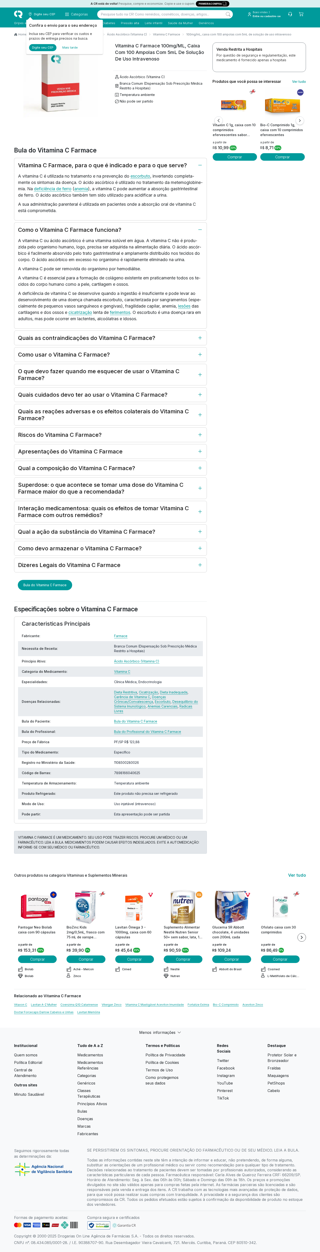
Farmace (120, 636)
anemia (81, 188)
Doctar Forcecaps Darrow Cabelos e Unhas (44, 1012)
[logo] (18, 14)
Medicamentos (90, 1055)
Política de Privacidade (165, 1055)
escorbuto (140, 176)
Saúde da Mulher (180, 23)
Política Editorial (28, 1062)
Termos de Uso (159, 1070)
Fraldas (274, 1068)
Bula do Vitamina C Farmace (45, 585)
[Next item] (302, 937)
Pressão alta (130, 23)
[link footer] (99, 1225)
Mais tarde (70, 47)
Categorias (86, 1075)
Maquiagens (278, 1075)
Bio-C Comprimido (226, 1004)
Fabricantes (87, 1133)
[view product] (234, 104)
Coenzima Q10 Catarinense (79, 1004)
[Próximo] (300, 120)
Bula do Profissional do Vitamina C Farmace (147, 732)
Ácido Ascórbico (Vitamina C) (127, 34)
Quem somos (25, 1055)
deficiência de (48, 188)
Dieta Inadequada (173, 692)
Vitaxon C (20, 1004)
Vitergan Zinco (112, 1004)
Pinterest (225, 1090)
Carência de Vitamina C (132, 697)
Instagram (226, 1075)
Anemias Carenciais (163, 706)
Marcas (84, 1126)
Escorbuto (163, 702)
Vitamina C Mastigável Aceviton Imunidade (154, 1004)
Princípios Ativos (92, 1103)
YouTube (225, 1083)
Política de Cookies (162, 1062)
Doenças (85, 1118)
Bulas (82, 1111)
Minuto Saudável (29, 1094)
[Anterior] (218, 120)
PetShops (276, 1083)
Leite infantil (153, 23)
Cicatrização (148, 692)
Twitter (223, 1060)
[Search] (228, 14)
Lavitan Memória (88, 1012)
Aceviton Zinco (252, 1004)
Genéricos (206, 23)
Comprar (234, 157)
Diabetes (108, 23)
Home (22, 34)
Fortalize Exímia (198, 1004)
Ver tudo (299, 82)
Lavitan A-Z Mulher (44, 1004)
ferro (66, 188)
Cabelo (274, 1090)
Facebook (226, 1068)
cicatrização (80, 312)
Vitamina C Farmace (166, 34)
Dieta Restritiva (125, 692)
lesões (184, 306)
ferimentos (120, 312)
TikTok (223, 1098)
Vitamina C (122, 672)
